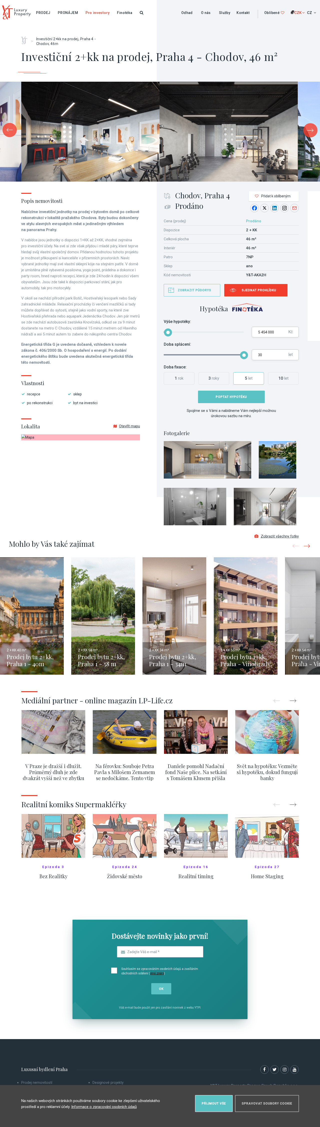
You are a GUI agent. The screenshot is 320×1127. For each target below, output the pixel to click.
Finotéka (124, 13)
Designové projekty (108, 1082)
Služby (224, 13)
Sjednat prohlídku (259, 290)
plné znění (157, 973)
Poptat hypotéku (231, 397)
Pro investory (98, 13)
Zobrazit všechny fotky (280, 536)
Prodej (43, 13)
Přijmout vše (214, 1103)
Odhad (187, 13)
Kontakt (243, 13)
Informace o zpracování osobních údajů (104, 1107)
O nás (206, 13)
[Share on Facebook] (254, 208)
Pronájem (68, 13)
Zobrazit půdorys (194, 290)
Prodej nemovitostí (36, 1082)
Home (26, 39)
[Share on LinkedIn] (274, 208)
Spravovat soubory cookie (267, 1103)
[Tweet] (264, 208)
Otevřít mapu (129, 426)
